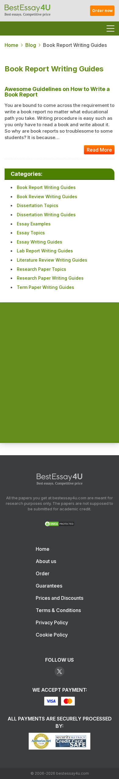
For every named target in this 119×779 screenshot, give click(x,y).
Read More (99, 150)
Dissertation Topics (37, 205)
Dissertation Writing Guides (46, 214)
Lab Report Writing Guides (45, 250)
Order (42, 573)
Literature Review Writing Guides (52, 260)
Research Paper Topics (41, 269)
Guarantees (49, 586)
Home (42, 549)
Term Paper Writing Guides (45, 287)
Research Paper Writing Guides (50, 278)
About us (46, 561)
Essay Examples (34, 223)
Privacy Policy (52, 622)
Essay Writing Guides (39, 241)
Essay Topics (31, 232)
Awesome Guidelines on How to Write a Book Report (57, 92)
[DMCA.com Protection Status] (59, 525)
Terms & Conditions (58, 610)
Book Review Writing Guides (47, 196)
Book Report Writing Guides (46, 187)
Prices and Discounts (59, 598)
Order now (102, 10)
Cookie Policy (52, 635)
